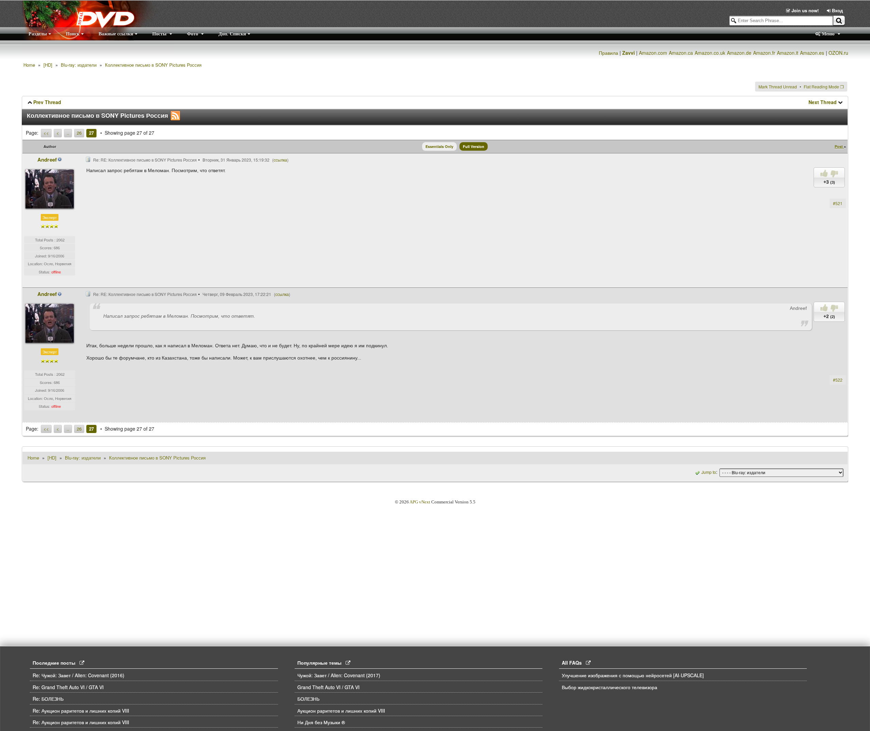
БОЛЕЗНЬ (308, 698)
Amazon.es (812, 52)
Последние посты (56, 662)
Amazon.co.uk (710, 52)
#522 (837, 380)
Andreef (47, 159)
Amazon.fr (764, 52)
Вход (837, 10)
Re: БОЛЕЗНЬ (48, 698)
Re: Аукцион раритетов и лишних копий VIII (81, 710)
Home (29, 65)
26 (79, 133)
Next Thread (822, 102)
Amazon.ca (681, 52)
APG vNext (420, 501)
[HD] (48, 65)
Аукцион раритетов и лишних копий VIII (341, 710)
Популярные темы (321, 662)
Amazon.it (787, 52)
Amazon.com (653, 52)
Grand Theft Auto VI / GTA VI (328, 687)
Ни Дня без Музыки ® (321, 722)
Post (839, 146)
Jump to (708, 472)
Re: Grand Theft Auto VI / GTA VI (68, 687)
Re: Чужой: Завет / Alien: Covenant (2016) (78, 675)
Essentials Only (439, 146)
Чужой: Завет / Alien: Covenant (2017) (338, 675)
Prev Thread (47, 102)
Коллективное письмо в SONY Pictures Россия (153, 65)
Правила (608, 52)
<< (46, 133)
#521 (837, 203)
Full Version (473, 146)
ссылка (280, 160)
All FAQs (574, 662)
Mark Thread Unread (778, 86)
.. (68, 133)
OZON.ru (838, 52)
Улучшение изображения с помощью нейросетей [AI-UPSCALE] (633, 675)
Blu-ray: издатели (79, 65)
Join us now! (805, 10)
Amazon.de (739, 52)
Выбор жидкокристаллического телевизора (609, 687)
